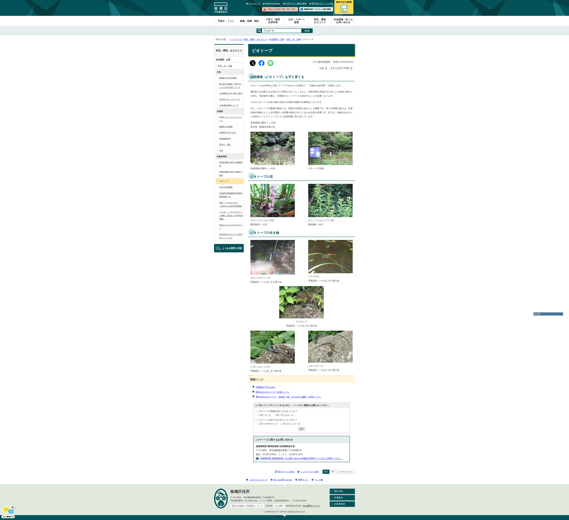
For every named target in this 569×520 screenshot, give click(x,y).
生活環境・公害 (276, 39)
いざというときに (282, 9)
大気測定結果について (228, 105)
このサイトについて (258, 480)
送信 (301, 429)
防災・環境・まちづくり (255, 39)
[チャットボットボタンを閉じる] (12, 507)
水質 (221, 150)
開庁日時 (338, 491)
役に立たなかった (285, 415)
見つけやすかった (269, 423)
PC (333, 472)
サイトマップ (254, 3)
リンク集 (319, 480)
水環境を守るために (266, 387)
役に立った (265, 415)
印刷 (322, 68)
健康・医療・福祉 (249, 21)
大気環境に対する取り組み (230, 93)
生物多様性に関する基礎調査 (230, 164)
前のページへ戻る (286, 472)
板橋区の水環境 (226, 127)
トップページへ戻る (309, 472)
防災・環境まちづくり (320, 21)
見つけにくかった (292, 423)
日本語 (537, 314)
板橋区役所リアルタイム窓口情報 (317, 9)
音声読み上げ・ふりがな (322, 3)
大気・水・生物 (293, 39)
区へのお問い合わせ (283, 480)
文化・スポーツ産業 (296, 21)
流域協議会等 (225, 139)
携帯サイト (303, 480)
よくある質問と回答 (232, 248)
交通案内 (338, 497)
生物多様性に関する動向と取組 (230, 173)
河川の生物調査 (226, 187)
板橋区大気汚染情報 (227, 78)
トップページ (235, 39)
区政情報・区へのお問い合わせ (343, 21)
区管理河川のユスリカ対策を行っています (230, 236)
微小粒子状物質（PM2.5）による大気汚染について (230, 86)
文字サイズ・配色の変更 (296, 3)
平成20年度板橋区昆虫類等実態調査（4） (230, 195)
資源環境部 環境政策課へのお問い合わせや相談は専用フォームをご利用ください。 (301, 458)
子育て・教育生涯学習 (273, 21)
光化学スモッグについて (229, 99)
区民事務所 (339, 504)
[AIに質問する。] (8, 512)
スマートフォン (346, 472)
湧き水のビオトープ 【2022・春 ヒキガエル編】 (289, 397)
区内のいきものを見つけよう (230, 227)
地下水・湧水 (225, 144)
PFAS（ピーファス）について (230, 119)
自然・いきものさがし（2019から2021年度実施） (231, 204)
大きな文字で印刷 (339, 68)
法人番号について (311, 506)
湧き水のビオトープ (273, 392)
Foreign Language (272, 3)
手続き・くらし (226, 21)
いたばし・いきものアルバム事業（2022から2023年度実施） (231, 215)
